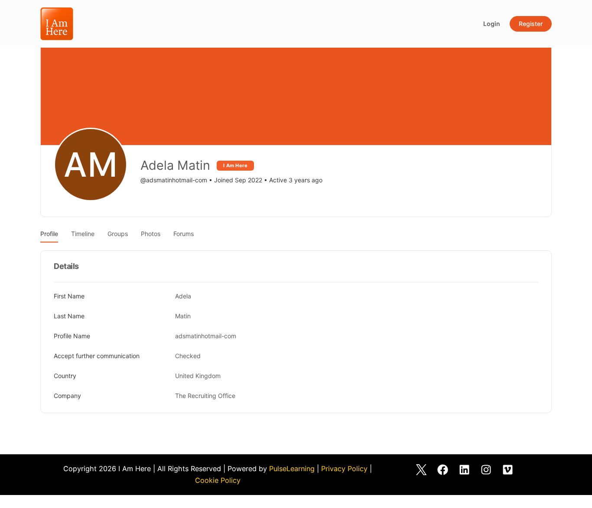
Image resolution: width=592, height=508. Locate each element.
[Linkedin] (464, 469)
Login (491, 23)
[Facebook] (443, 469)
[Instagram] (486, 469)
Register (531, 23)
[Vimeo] (508, 469)
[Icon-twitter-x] (421, 469)
